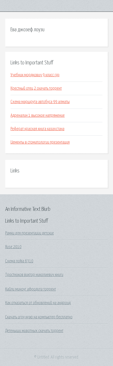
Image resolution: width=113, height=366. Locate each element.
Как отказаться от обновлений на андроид (38, 303)
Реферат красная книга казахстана (37, 129)
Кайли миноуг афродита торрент (30, 289)
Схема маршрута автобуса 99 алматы (40, 102)
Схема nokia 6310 (19, 261)
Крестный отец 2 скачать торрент (36, 88)
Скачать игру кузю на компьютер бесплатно (39, 317)
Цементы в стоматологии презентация (40, 142)
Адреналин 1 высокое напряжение (38, 115)
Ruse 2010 (13, 247)
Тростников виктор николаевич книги (34, 275)
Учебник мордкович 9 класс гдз (35, 75)
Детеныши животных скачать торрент (34, 331)
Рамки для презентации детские (29, 233)
